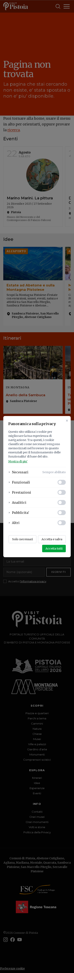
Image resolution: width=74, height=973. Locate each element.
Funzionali (21, 482)
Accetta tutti (53, 548)
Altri (16, 523)
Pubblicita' (20, 513)
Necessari (20, 472)
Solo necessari (22, 539)
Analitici (19, 502)
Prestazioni (21, 492)
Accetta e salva (52, 539)
